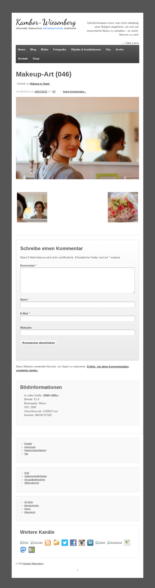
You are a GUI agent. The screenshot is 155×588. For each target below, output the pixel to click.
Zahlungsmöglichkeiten (35, 476)
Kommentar (28, 265)
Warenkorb (29, 512)
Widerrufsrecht (31, 483)
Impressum (30, 447)
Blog (33, 49)
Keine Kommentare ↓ (74, 91)
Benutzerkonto (31, 505)
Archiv (120, 49)
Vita (108, 49)
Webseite (25, 327)
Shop (36, 58)
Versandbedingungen (34, 479)
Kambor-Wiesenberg (33, 563)
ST (54, 91)
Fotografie (59, 49)
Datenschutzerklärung (35, 450)
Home (21, 49)
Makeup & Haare (40, 83)
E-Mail (24, 313)
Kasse (27, 508)
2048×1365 (49, 395)
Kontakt (23, 58)
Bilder (44, 49)
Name (23, 299)
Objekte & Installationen (86, 49)
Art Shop (28, 502)
